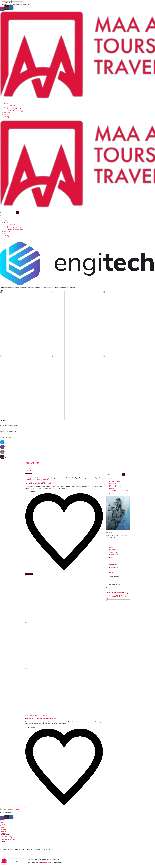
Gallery (6, 114)
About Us (6, 103)
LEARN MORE (30, 492)
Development (29, 574)
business (111, 592)
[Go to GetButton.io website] (4, 864)
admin (38, 480)
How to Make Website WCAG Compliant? (39, 483)
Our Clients (7, 112)
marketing (122, 592)
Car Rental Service (114, 481)
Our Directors (11, 105)
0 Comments (44, 480)
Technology (28, 473)
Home (5, 102)
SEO (108, 596)
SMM (113, 596)
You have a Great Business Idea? (118, 490)
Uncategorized (113, 554)
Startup (111, 551)
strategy (107, 598)
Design (111, 547)
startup (125, 596)
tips (110, 598)
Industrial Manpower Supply (15, 111)
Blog (30, 469)
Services (6, 107)
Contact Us (7, 118)
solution (118, 596)
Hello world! (112, 483)
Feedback (6, 116)
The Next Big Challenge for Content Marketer (40, 718)
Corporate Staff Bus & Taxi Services (17, 109)
